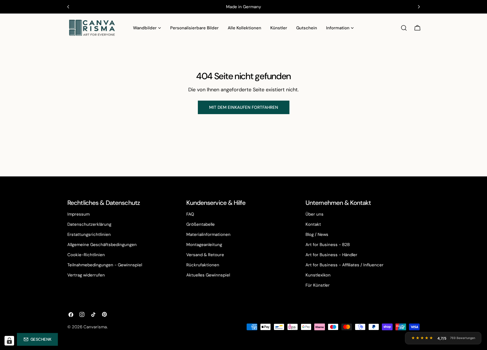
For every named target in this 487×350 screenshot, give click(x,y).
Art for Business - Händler (331, 255)
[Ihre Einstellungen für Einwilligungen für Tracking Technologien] (9, 340)
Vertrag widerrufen (86, 275)
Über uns (315, 214)
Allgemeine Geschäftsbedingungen (102, 244)
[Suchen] (403, 28)
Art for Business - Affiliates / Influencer (345, 265)
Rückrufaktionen (202, 265)
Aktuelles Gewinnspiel (208, 275)
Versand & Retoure (205, 255)
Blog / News (317, 234)
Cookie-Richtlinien (86, 255)
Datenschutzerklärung (89, 224)
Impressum (78, 214)
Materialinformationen (208, 234)
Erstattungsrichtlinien (89, 234)
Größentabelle (200, 224)
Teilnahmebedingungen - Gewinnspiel (104, 265)
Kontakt (313, 224)
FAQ (190, 214)
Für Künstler (318, 285)
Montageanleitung (204, 244)
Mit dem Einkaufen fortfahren (243, 107)
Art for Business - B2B (328, 244)
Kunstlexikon (318, 275)
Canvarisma (95, 327)
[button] (37, 339)
